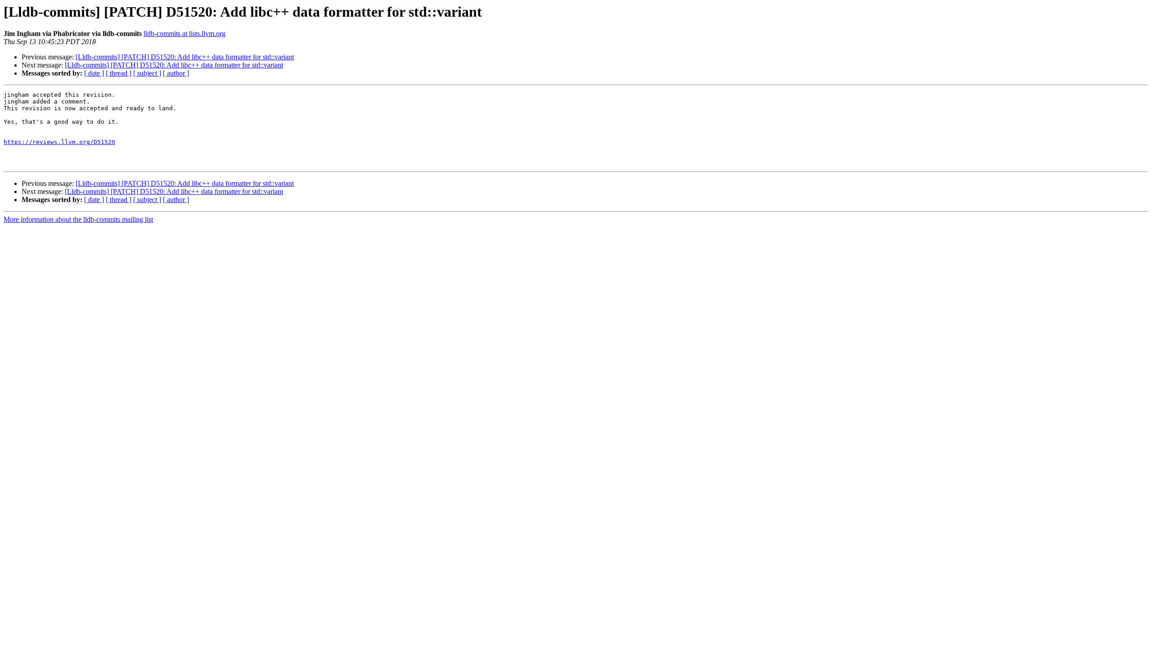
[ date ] (94, 73)
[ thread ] (118, 73)
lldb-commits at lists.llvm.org (184, 33)
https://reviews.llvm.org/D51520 (59, 142)
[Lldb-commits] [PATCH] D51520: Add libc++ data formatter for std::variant (185, 57)
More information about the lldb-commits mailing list (78, 219)
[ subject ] (147, 73)
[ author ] (176, 73)
